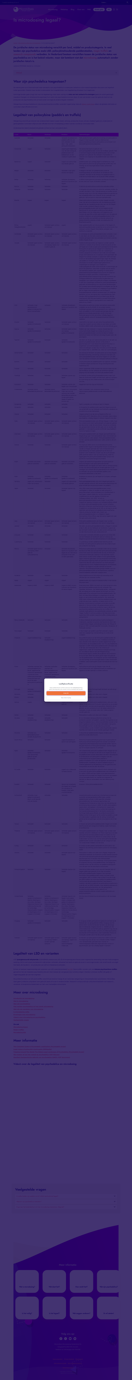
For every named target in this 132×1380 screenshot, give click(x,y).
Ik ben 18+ (66, 693)
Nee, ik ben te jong (66, 697)
